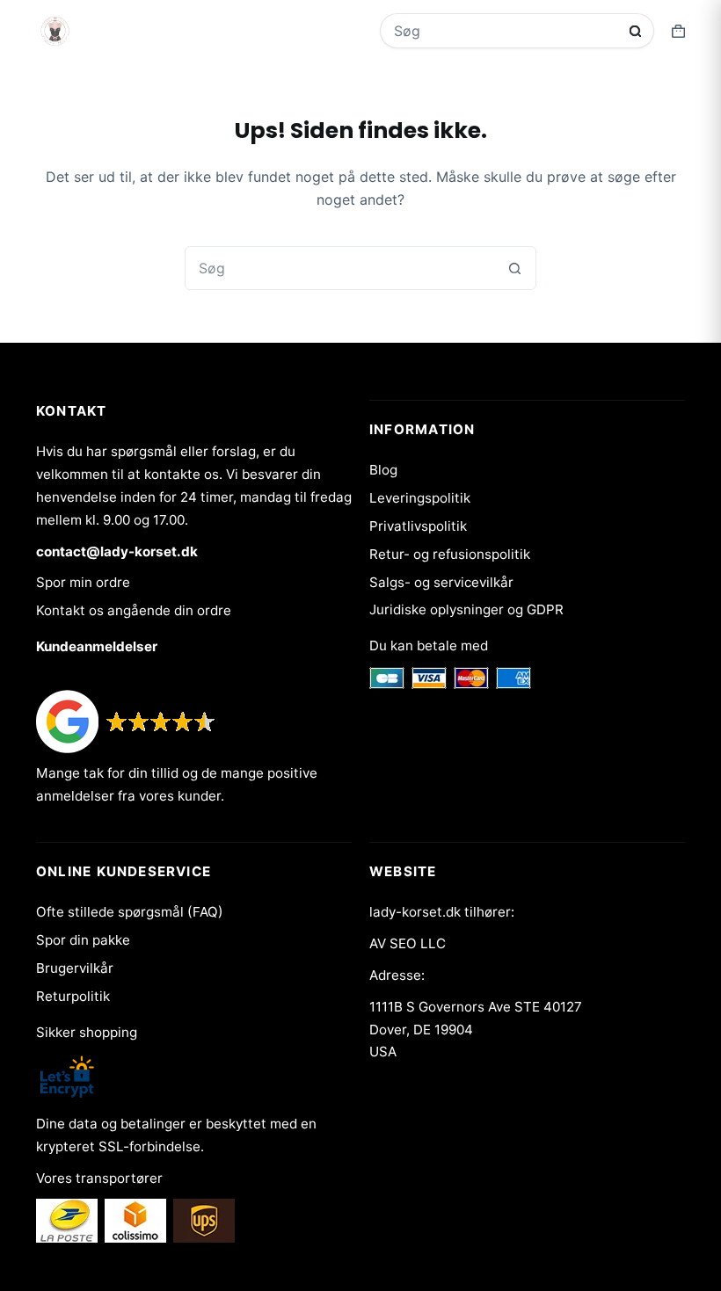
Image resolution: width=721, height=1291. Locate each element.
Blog (383, 469)
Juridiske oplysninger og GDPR (466, 609)
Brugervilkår (74, 968)
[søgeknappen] (635, 31)
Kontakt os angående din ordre (133, 610)
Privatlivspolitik (418, 526)
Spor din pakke (83, 940)
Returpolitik (73, 996)
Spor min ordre (83, 582)
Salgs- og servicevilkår (441, 582)
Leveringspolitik (419, 498)
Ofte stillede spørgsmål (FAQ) (129, 911)
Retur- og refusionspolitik (449, 554)
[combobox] (505, 31)
